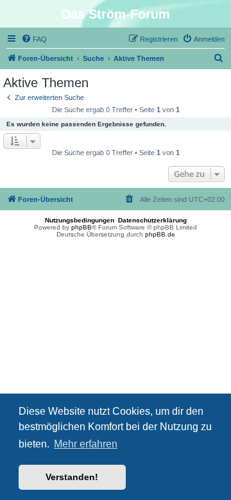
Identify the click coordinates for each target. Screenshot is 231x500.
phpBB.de (160, 234)
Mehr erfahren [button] (85, 443)
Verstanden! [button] (72, 477)
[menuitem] (34, 39)
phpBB (81, 227)
